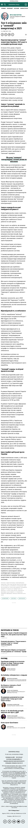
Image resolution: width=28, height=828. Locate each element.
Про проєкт (19, 757)
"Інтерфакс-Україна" (19, 772)
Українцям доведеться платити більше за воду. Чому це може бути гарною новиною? (12, 663)
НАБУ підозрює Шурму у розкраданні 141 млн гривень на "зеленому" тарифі (13, 650)
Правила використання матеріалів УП (14, 761)
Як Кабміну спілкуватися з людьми (14, 675)
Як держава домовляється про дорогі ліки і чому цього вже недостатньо (12, 698)
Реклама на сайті (10, 757)
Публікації (10, 8)
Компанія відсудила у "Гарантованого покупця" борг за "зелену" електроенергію (13, 643)
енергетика (13, 598)
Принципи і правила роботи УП (14, 763)
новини (3, 8)
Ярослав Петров (15, 15)
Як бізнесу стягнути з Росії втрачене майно (11, 686)
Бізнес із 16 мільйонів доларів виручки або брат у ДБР (12, 711)
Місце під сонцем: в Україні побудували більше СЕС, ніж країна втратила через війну (14, 634)
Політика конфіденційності (14, 759)
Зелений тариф (5, 598)
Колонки (16, 8)
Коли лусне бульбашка (9, 723)
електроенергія (22, 598)
